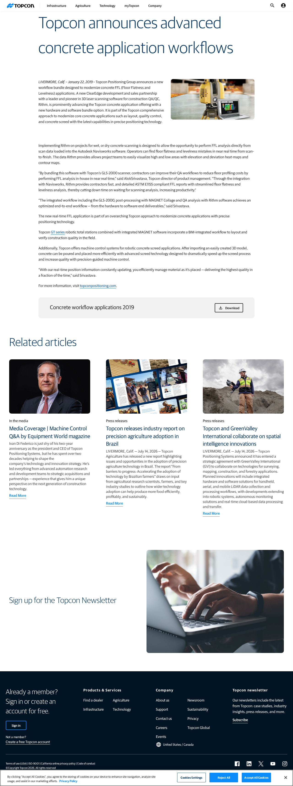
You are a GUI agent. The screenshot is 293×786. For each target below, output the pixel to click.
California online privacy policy (58, 763)
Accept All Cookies (256, 777)
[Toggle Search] (272, 5)
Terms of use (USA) (16, 763)
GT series (58, 231)
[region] (146, 778)
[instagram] (284, 763)
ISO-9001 (33, 763)
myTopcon (132, 5)
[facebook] (237, 763)
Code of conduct (86, 763)
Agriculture (82, 5)
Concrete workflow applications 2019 (92, 307)
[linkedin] (249, 763)
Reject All (224, 777)
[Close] (286, 777)
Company (155, 5)
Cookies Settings (191, 777)
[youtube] (272, 763)
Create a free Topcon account (28, 741)
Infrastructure (56, 5)
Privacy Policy (68, 781)
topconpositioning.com (98, 285)
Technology (107, 5)
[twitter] (260, 763)
